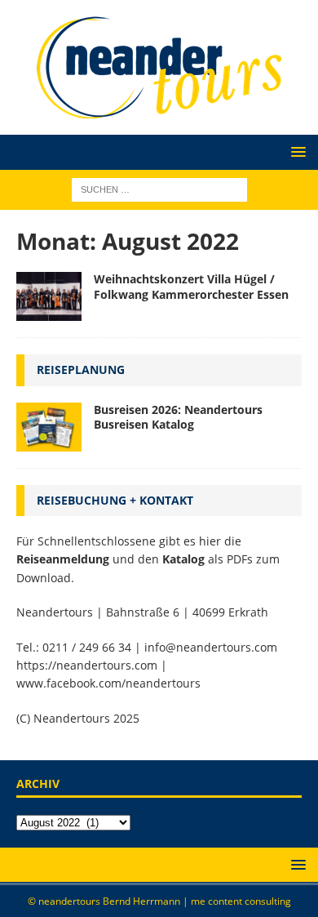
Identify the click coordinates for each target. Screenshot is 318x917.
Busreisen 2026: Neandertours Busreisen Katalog (178, 417)
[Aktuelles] (49, 296)
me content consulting (241, 901)
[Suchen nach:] (159, 188)
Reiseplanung (81, 369)
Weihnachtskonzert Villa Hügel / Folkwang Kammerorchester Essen (191, 286)
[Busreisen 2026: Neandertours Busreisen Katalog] (49, 427)
